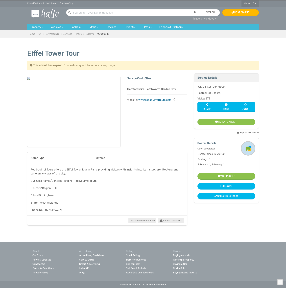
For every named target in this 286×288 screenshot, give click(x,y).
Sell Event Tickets (136, 268)
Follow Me (226, 186)
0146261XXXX (230, 196)
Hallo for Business (136, 259)
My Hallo (249, 3)
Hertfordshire (52, 34)
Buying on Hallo (181, 255)
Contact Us (38, 264)
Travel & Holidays (85, 34)
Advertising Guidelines (91, 255)
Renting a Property (183, 259)
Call (227, 196)
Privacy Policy (40, 272)
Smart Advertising (89, 264)
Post (242, 12)
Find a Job (179, 268)
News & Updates (41, 259)
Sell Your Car (133, 264)
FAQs (82, 272)
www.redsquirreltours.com (154, 99)
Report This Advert (172, 220)
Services (67, 34)
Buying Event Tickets (185, 272)
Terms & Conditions (43, 268)
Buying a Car (180, 264)
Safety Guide (86, 259)
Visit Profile (227, 176)
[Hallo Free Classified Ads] (45, 13)
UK (40, 34)
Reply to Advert (228, 121)
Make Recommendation (142, 220)
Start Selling (133, 255)
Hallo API (84, 268)
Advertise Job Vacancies (140, 272)
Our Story (37, 255)
